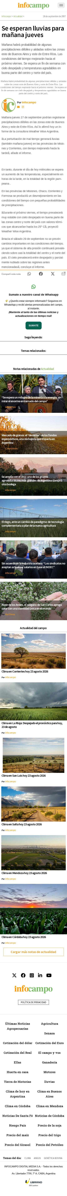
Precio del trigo (49, 1135)
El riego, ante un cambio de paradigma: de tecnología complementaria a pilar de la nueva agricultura (33, 523)
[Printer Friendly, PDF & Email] (63, 275)
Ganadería (49, 1062)
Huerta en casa (17, 1072)
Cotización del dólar (17, 1043)
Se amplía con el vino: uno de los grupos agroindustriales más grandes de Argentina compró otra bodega (32, 480)
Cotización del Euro (49, 1043)
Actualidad (17, 16)
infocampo (10, 407)
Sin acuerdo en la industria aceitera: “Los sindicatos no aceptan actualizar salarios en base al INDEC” (33, 565)
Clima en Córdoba (17, 1106)
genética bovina (53, 1158)
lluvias (49, 1082)
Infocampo (6, 16)
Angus (37, 1158)
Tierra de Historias (17, 1082)
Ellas (17, 1062)
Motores (49, 1072)
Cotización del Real (18, 1053)
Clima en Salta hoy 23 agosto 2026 (22, 824)
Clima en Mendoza (49, 1106)
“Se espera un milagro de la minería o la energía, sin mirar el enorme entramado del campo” (31, 399)
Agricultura (49, 1023)
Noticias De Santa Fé (17, 1116)
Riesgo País (17, 1125)
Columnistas (11, 448)
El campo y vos (49, 1053)
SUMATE (33, 325)
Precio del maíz (17, 1135)
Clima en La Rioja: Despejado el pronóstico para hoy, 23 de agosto (32, 725)
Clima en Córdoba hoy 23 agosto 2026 (24, 937)
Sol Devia (10, 614)
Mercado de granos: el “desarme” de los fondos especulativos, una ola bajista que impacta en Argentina (29, 439)
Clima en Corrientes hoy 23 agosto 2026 (25, 671)
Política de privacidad (33, 1002)
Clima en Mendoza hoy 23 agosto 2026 (24, 873)
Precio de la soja (49, 1125)
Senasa (49, 1033)
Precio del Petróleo (49, 1145)
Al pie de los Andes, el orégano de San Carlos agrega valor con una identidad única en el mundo (32, 606)
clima (27, 1158)
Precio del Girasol (17, 1145)
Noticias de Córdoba (49, 1116)
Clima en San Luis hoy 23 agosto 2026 (23, 775)
